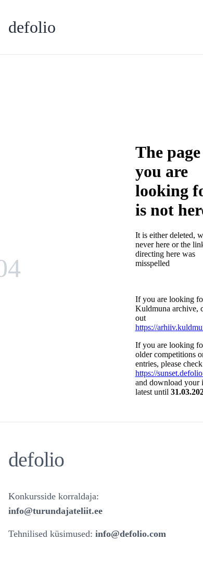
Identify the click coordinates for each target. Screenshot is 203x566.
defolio (32, 27)
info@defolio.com (130, 534)
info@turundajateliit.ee (55, 511)
